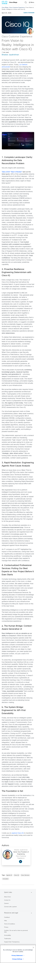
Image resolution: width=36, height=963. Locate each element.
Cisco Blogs (13, 2)
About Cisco (7, 896)
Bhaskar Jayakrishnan (10, 55)
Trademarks (7, 938)
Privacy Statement (17, 955)
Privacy (6, 927)
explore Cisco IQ (18, 833)
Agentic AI (9, 875)
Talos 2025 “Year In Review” (12, 172)
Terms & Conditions (9, 924)
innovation (5, 878)
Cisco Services (25, 875)
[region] (18, 954)
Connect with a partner (10, 906)
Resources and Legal (11, 913)
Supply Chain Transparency (11, 942)
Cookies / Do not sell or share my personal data (16, 931)
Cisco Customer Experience (17, 7)
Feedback (7, 917)
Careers (6, 903)
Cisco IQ (16, 875)
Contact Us (7, 900)
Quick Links (8, 892)
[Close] (33, 947)
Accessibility (7, 935)
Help (5, 920)
